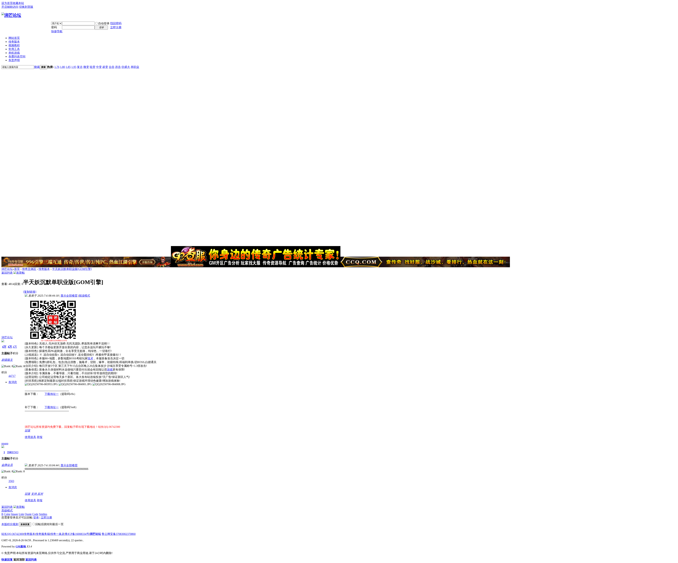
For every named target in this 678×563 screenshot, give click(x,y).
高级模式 (7, 510)
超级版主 (7, 359)
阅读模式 (84, 295)
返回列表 (7, 272)
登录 (36, 517)
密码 (54, 27)
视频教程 (14, 45)
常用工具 (14, 49)
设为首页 (7, 3)
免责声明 (14, 60)
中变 (99, 66)
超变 (105, 66)
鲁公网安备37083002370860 (119, 533)
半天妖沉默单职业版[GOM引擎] (72, 268)
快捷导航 (57, 31)
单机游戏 (14, 52)
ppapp (4, 443)
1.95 (73, 66)
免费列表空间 (16, 56)
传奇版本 (14, 41)
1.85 (68, 66)
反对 (40, 493)
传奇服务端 (43, 533)
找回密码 (115, 23)
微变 (86, 66)
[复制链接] (29, 291)
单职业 (135, 66)
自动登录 (103, 23)
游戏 (110, 369)
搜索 (37, 66)
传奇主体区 (29, 268)
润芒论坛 (7, 268)
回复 (27, 430)
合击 (111, 66)
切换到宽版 (26, 6)
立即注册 (115, 27)
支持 (34, 493)
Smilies (43, 514)
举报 (39, 437)
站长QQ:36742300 (12, 533)
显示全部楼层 (69, 295)
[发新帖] (19, 272)
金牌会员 (7, 464)
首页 (17, 268)
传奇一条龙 (57, 533)
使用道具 (30, 437)
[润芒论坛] (11, 15)
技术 (90, 358)
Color (7, 514)
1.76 (56, 66)
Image (14, 514)
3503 (10, 452)
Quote (28, 514)
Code (35, 514)
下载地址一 (51, 393)
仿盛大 (125, 66)
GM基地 (21, 546)
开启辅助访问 (9, 6)
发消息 (12, 382)
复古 (80, 66)
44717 (12, 375)
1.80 (62, 66)
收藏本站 (18, 3)
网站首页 (14, 37)
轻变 (92, 66)
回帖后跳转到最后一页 (49, 524)
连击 (118, 66)
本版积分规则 (9, 524)
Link (21, 514)
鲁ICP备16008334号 (77, 533)
